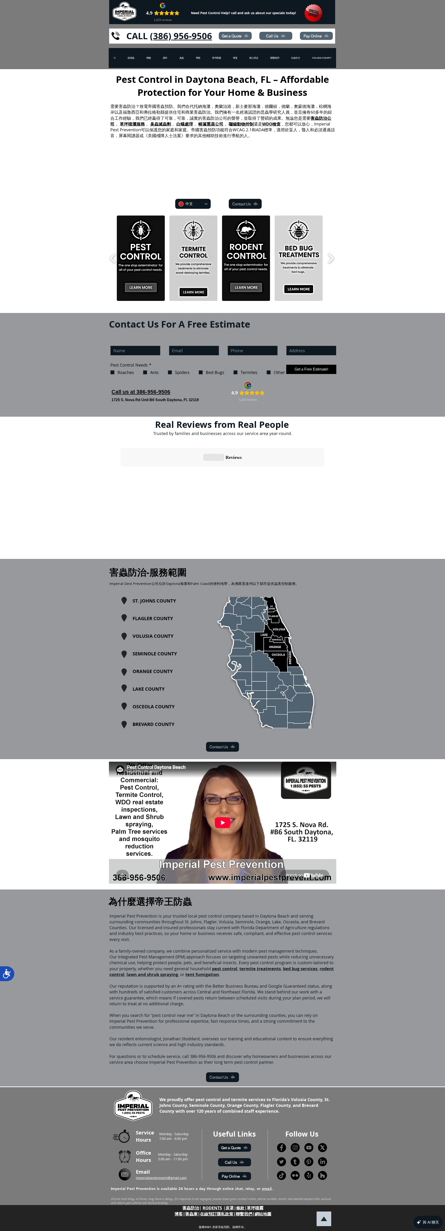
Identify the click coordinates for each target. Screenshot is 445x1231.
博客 (179, 1214)
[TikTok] (281, 1175)
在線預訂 (208, 1214)
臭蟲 (154, 124)
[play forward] (330, 258)
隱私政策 (225, 1214)
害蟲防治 (190, 1208)
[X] (322, 1147)
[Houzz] (322, 1175)
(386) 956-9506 (181, 36)
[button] (321, 58)
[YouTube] (308, 1147)
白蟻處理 (184, 124)
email (267, 1188)
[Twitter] (281, 1161)
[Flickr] (295, 1175)
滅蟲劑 (165, 124)
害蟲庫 (191, 1214)
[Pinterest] (308, 1161)
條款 (240, 1208)
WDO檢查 (271, 124)
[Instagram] (295, 1147)
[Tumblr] (295, 1161)
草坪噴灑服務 (132, 124)
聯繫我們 (244, 1214)
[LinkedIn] (322, 1161)
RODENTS (212, 1208)
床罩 (230, 1208)
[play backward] (113, 258)
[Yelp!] (308, 1175)
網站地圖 (263, 1214)
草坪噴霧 (255, 1208)
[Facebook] (281, 1147)
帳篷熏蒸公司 (210, 124)
